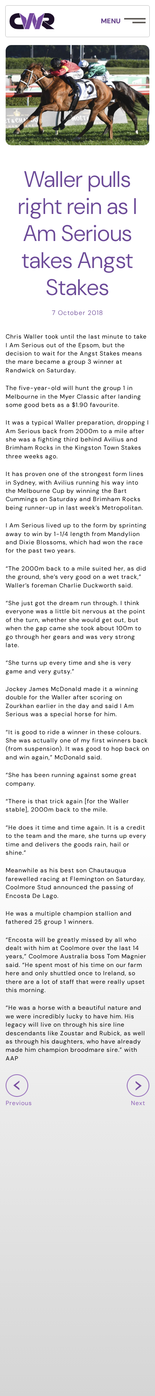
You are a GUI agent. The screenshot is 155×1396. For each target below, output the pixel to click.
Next (138, 1103)
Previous (19, 1103)
